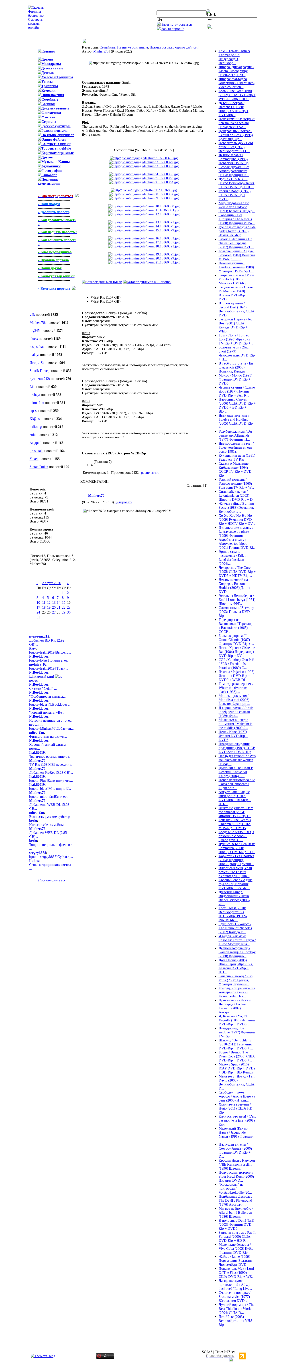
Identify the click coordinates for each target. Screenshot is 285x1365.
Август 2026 (51, 583)
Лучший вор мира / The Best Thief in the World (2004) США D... (236, 1308)
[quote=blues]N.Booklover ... (50, 704)
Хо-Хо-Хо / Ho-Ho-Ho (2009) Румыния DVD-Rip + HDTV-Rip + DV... (237, 519)
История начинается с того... (51, 720)
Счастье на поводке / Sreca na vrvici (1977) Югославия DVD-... (234, 1296)
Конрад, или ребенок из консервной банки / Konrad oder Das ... (237, 992)
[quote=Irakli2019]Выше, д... (50, 652)
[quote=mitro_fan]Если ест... (49, 796)
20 (54, 607)
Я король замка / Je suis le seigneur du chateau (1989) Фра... (236, 712)
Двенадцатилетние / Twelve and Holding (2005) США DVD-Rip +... (236, 421)
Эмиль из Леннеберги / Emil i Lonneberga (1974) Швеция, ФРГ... (237, 600)
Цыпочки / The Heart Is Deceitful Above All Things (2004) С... (236, 772)
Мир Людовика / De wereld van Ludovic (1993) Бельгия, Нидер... (237, 207)
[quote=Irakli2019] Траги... (48, 668)
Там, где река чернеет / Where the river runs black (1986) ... (236, 688)
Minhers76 (100, 51)
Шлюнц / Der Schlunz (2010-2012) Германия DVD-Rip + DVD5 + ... (236, 1044)
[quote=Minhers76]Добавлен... (51, 728)
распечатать (150, 472)
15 (63, 602)
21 (58, 607)
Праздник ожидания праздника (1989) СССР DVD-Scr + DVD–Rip (237, 748)
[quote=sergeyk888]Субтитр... (51, 857)
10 (38, 602)
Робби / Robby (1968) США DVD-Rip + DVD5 (234, 195)
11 (43, 602)
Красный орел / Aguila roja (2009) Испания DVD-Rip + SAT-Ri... (235, 884)
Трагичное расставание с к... (50, 756)
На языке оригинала (132, 47)
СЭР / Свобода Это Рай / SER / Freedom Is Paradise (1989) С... (236, 664)
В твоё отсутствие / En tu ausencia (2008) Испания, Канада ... (236, 367)
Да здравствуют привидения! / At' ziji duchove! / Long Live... (235, 1284)
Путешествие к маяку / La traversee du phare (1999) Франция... (236, 531)
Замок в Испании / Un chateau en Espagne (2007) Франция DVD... (236, 243)
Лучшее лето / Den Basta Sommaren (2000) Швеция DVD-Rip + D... (237, 848)
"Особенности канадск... (48, 696)
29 (63, 612)
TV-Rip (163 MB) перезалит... (51, 764)
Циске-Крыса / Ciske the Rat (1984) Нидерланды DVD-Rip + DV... (237, 652)
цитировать (123, 502)
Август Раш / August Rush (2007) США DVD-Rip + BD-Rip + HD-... (235, 798)
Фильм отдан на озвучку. (48, 736)
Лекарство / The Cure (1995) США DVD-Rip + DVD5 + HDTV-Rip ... (237, 571)
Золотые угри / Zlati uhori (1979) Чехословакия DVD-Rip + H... (237, 353)
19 (49, 607)
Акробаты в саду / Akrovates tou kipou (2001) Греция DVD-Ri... (237, 543)
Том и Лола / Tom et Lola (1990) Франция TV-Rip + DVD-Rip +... (236, 339)
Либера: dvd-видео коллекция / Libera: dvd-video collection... (236, 83)
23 (69, 607)
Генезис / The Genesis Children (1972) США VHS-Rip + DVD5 (235, 824)
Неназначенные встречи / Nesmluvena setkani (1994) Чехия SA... (237, 123)
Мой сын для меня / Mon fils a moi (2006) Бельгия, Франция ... (234, 700)
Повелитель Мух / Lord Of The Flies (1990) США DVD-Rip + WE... (236, 1272)
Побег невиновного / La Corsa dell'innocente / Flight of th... (237, 784)
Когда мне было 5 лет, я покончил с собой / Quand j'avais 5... (236, 836)
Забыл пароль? (172, 29)
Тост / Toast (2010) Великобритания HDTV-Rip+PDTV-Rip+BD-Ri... (233, 914)
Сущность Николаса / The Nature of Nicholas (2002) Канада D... (235, 928)
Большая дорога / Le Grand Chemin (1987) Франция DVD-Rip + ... (236, 640)
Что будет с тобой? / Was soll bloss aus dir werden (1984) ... (237, 760)
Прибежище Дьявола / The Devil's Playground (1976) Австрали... (235, 1200)
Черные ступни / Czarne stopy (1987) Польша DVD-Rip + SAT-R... (237, 391)
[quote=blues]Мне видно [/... (50, 788)
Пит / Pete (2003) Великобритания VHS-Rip (236, 1321)
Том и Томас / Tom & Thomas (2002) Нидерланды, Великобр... (234, 57)
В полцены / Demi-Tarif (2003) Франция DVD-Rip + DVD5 (236, 1224)
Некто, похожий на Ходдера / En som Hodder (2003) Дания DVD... (234, 585)
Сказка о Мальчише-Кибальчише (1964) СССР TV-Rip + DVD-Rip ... (236, 469)
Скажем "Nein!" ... (43, 688)
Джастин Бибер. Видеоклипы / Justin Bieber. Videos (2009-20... (234, 898)
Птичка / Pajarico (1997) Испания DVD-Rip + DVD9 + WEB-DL (236, 676)
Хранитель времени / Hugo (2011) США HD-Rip (236, 1108)
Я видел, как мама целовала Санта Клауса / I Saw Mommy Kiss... (237, 940)
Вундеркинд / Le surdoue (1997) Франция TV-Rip (237, 1032)
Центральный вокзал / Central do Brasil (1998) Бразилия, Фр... (236, 135)
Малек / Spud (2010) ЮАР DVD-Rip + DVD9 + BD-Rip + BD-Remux (237, 1068)
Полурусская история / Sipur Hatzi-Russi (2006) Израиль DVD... (236, 1176)
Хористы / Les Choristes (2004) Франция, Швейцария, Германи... (236, 860)
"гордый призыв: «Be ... (47, 712)
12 (49, 602)
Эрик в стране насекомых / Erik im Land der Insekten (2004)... (233, 557)
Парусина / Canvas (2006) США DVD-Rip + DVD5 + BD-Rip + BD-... (237, 405)
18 (44, 607)
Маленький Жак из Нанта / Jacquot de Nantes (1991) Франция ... (236, 1134)
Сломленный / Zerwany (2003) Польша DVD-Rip (236, 612)
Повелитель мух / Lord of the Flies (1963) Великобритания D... (236, 147)
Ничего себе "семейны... (47, 824)
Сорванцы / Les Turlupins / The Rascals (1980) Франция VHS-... (237, 219)
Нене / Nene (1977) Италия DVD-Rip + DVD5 (233, 736)
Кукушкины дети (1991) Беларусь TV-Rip (237, 457)
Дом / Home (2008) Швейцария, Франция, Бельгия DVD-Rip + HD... (236, 966)
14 (58, 602)
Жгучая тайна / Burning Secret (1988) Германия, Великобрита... (236, 507)
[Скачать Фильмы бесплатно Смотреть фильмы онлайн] (36, 27)
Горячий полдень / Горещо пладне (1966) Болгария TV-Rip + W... (236, 483)
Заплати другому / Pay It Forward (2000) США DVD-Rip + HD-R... (237, 1236)
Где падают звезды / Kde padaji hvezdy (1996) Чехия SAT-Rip (237, 231)
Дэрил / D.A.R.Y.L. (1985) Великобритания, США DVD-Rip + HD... (237, 183)
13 (54, 602)
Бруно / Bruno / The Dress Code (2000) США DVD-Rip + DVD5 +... (237, 1056)
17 (38, 607)
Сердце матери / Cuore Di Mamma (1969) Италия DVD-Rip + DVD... (236, 293)
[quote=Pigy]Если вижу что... (51, 780)
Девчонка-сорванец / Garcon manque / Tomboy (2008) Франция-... (237, 952)
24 (38, 612)
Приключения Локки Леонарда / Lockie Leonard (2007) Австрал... (235, 1006)
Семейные (107, 47)
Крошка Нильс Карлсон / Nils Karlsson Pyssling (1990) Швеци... (237, 1164)
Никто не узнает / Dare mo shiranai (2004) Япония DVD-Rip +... (236, 812)
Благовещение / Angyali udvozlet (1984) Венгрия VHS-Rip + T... (237, 255)
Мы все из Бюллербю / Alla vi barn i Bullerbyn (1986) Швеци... (236, 1212)
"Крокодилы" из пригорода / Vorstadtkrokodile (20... (235, 1188)
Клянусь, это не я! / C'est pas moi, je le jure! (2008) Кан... (237, 1120)
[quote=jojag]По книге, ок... (49, 660)
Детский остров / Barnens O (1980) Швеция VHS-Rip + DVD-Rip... (233, 109)
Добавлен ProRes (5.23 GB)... (51, 772)
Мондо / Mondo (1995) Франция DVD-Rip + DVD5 (235, 379)
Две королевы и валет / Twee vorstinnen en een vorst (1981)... (236, 447)
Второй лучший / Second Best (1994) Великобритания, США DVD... (236, 309)
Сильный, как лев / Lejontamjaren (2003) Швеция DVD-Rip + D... (237, 495)
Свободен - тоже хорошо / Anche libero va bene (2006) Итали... (237, 1096)
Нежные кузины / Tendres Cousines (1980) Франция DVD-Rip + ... (236, 267)
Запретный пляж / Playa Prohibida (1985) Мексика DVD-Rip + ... (236, 279)
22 (63, 607)
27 (54, 612)
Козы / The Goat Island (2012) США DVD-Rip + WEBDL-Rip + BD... (237, 95)
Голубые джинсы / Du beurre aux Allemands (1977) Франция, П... (235, 435)
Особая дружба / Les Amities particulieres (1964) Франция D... (234, 171)
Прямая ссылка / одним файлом (173, 47)
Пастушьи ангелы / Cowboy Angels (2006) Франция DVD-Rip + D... (235, 1150)
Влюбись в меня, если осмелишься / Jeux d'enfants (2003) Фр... (235, 872)
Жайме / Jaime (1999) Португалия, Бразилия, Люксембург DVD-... (236, 1260)
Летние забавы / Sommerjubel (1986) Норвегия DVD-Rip (233, 159)
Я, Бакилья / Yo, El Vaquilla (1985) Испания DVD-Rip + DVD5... (237, 1020)
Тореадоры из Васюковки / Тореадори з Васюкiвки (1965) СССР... (236, 626)
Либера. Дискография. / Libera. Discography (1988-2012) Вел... (236, 71)
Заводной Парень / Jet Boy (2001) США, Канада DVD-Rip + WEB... (235, 325)
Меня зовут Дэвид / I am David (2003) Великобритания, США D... (237, 1082)
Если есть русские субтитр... (50, 816)
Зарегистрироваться (176, 24)
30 (69, 612)
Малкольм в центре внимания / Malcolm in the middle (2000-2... (235, 724)
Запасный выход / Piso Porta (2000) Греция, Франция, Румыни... (235, 980)
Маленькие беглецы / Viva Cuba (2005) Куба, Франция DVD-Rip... (236, 1248)
